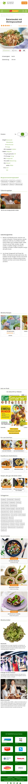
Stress (17, 524)
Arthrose (19, 502)
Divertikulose (14, 505)
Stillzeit (12, 524)
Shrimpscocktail (10, 331)
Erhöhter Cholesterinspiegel (7, 508)
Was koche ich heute (6, 489)
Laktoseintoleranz (5, 514)
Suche (23, 11)
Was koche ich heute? (14, 587)
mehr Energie (22, 514)
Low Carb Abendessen (19, 451)
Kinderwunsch (18, 511)
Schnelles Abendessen (14, 560)
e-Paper (25, 427)
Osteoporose (4, 517)
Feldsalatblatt (9, 142)
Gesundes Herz (4, 511)
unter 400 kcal (4, 502)
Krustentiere (20, 527)
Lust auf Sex (14, 514)
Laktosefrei (12, 502)
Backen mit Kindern (5, 700)
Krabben (14, 149)
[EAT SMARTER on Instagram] (14, 783)
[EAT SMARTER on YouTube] (20, 783)
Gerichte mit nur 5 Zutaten (14, 614)
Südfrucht (3, 530)
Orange (8, 147)
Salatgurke (9, 151)
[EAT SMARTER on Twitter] (17, 783)
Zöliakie (22, 524)
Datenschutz (17, 777)
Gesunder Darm (19, 508)
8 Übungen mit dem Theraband (8, 672)
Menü (2, 11)
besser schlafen (5, 505)
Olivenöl (8, 163)
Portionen (22, 136)
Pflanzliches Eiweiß (18, 469)
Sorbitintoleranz (5, 524)
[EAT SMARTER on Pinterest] (10, 783)
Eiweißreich (6, 469)
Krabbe (18, 181)
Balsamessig (13, 161)
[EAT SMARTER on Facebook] (7, 783)
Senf (7, 167)
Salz (7, 170)
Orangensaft (9, 158)
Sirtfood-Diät (10, 499)
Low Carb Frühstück (6, 451)
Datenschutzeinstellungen (8, 778)
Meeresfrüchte (11, 527)
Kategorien (21, 780)
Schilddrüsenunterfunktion (7, 521)
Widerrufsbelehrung (21, 778)
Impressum (10, 777)
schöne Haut (18, 521)
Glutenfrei (17, 499)
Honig (12, 156)
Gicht (11, 511)
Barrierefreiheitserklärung (10, 780)
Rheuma (11, 517)
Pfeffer (11, 165)
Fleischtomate (9, 144)
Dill (15, 154)
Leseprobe (3, 427)
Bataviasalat (9, 140)
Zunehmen (3, 527)
